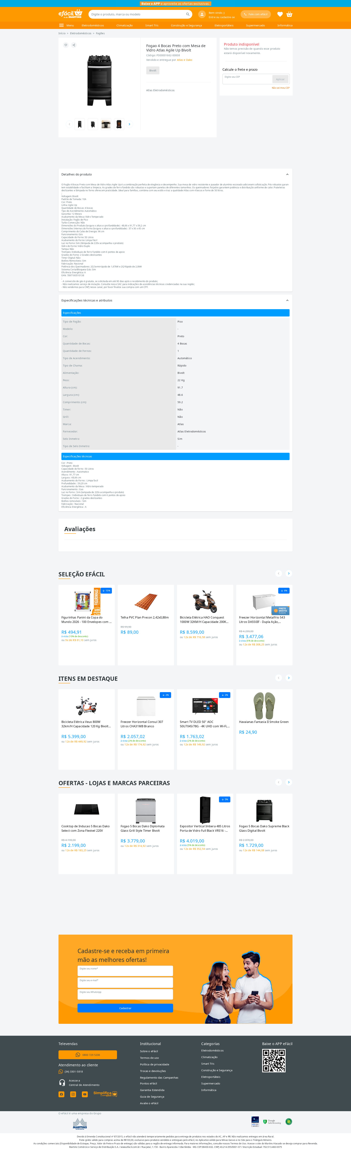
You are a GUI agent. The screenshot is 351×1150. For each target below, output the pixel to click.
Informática (285, 25)
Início (61, 33)
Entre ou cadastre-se (222, 17)
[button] (175, 174)
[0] (289, 14)
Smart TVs (151, 25)
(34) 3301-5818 (74, 1071)
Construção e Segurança (186, 25)
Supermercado (255, 25)
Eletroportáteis (224, 25)
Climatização (124, 25)
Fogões (100, 33)
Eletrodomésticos (93, 25)
